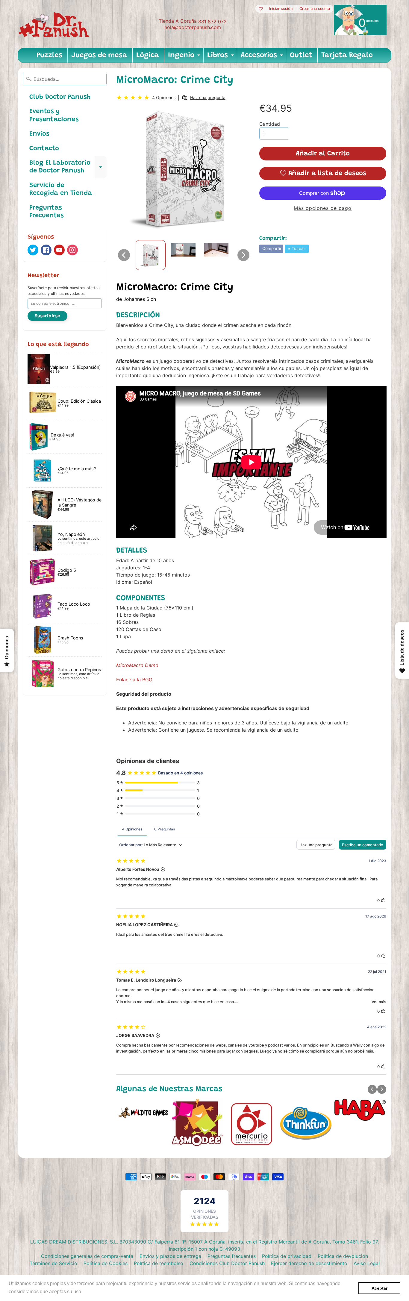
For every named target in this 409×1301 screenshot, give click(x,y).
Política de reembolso (158, 1263)
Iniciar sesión (281, 9)
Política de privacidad (286, 1256)
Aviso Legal (367, 1263)
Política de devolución (343, 1256)
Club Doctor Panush (59, 97)
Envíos (39, 134)
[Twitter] (33, 250)
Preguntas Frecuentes (46, 212)
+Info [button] (88, 1291)
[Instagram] (72, 250)
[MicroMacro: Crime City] (151, 255)
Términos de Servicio (53, 1263)
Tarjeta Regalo (347, 55)
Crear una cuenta (314, 9)
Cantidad (269, 124)
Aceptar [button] (379, 1288)
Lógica (147, 55)
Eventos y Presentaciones (54, 115)
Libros (221, 57)
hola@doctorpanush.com (192, 27)
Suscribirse (47, 316)
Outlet (301, 55)
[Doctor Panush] (55, 24)
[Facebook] (46, 250)
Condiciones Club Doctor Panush (227, 1263)
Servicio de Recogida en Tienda (60, 189)
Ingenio (185, 57)
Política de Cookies (106, 1263)
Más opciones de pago (323, 208)
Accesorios (262, 57)
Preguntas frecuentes (231, 1256)
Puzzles (49, 55)
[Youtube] (59, 250)
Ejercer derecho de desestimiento (309, 1263)
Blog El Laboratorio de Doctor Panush (68, 167)
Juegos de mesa (99, 55)
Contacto (44, 148)
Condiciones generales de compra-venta (87, 1256)
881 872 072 (212, 21)
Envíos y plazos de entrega (170, 1256)
